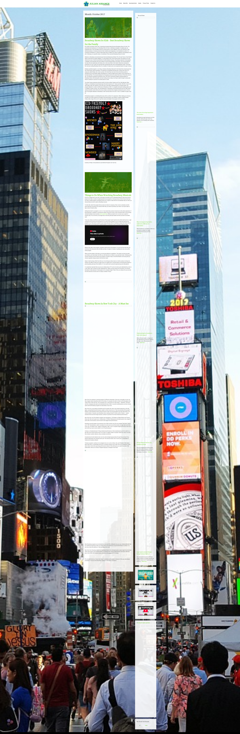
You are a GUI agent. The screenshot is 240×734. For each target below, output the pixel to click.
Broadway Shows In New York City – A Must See (107, 303)
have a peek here (103, 214)
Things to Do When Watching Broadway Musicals (108, 194)
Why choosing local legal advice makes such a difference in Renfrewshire (144, 223)
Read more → (140, 122)
